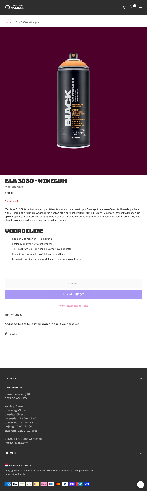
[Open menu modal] (140, 7)
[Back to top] (140, 484)
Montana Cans (14, 186)
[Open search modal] (125, 7)
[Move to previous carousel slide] (131, 356)
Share (13, 334)
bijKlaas (28, 470)
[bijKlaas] (15, 7)
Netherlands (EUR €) (19, 465)
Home (8, 22)
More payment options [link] (73, 305)
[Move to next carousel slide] (139, 356)
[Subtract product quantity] (8, 270)
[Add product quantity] (19, 270)
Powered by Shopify (15, 474)
